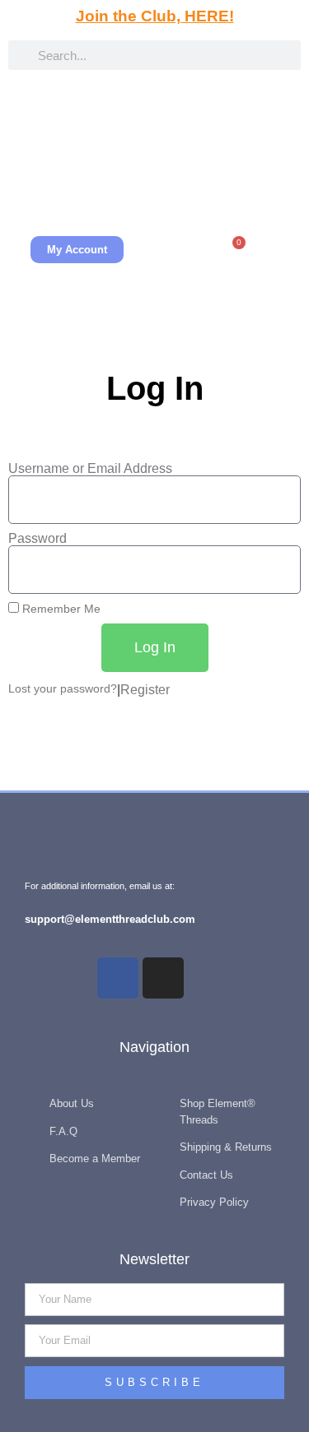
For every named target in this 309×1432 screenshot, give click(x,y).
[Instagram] (163, 978)
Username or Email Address (90, 468)
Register (145, 690)
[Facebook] (117, 978)
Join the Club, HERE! (155, 16)
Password (37, 538)
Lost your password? (62, 689)
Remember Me (60, 609)
